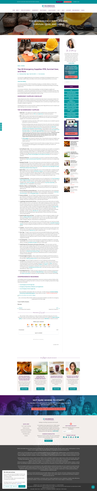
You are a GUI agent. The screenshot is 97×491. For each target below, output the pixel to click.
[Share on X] (1, 126)
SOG (35, 114)
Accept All (22, 486)
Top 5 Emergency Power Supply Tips (27, 288)
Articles (23, 65)
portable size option (32, 242)
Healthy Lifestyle (71, 107)
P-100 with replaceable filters (38, 131)
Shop (63, 10)
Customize (7, 486)
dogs (51, 263)
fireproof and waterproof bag (33, 251)
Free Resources (75, 10)
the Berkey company (38, 171)
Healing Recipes (51, 10)
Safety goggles (25, 138)
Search (82, 10)
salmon (45, 264)
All (71, 90)
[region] (14, 479)
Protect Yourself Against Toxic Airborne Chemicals (39, 154)
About (17, 10)
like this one (35, 210)
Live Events (68, 10)
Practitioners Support (26, 432)
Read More (72, 149)
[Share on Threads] (1, 130)
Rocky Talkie (55, 206)
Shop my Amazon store (31, 258)
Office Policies (64, 489)
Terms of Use (43, 489)
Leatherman (40, 114)
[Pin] (39, 295)
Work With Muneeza (25, 10)
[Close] (25, 471)
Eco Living (71, 98)
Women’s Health (71, 116)
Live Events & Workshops (26, 430)
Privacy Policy (37, 489)
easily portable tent (27, 216)
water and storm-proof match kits (33, 159)
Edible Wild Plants (40, 272)
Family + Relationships (71, 101)
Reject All (15, 486)
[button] (21, 297)
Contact (26, 435)
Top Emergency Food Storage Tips (27, 284)
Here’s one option (30, 182)
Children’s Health (71, 95)
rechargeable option (34, 193)
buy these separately (49, 182)
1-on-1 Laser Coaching (26, 426)
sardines (40, 264)
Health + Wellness (71, 104)
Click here (47, 318)
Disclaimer (32, 489)
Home (14, 10)
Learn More (71, 63)
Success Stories (71, 114)
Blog (58, 10)
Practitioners (43, 10)
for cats (46, 263)
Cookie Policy (19, 483)
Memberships (35, 10)
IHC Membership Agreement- (51, 489)
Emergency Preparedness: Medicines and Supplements (31, 286)
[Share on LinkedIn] (1, 128)
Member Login (76, 1)
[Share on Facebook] (1, 124)
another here (22, 183)
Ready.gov (55, 272)
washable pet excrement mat (35, 267)
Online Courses (26, 428)
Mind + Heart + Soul (71, 111)
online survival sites (26, 273)
